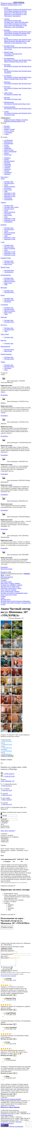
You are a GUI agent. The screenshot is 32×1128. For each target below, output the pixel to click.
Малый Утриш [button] (8, 52)
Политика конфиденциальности (11, 1122)
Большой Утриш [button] (9, 46)
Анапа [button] (6, 8)
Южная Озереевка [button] (9, 107)
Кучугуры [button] (7, 86)
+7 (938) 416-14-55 (6, 747)
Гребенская (7, 148)
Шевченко (7, 174)
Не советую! (7, 969)
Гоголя (6, 145)
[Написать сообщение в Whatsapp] (3, 784)
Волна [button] (6, 69)
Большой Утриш (6, 258)
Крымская (7, 158)
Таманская (7, 169)
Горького (7, 146)
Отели (6, 11)
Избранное (4, 4)
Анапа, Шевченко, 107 (17, 618)
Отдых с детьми (9, 131)
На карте (7, 126)
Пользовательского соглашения (8, 975)
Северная (7, 167)
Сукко (2, 242)
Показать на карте (7, 927)
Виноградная (8, 142)
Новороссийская (9, 161)
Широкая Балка (5, 346)
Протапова (7, 164)
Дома (13, 12)
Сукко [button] (6, 38)
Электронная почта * (7, 954)
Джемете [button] (7, 19)
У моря (6, 134)
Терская (6, 170)
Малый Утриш (5, 267)
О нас (20, 4)
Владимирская (8, 143)
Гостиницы (23, 11)
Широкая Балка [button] (9, 102)
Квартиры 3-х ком (21, 14)
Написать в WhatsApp (7, 756)
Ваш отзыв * (4, 956)
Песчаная (7, 162)
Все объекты (8, 9)
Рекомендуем (5, 118)
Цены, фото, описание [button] (8, 830)
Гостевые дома (16, 9)
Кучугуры (4, 325)
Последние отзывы (6, 569)
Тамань (3, 362)
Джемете (3, 202)
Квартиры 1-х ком (21, 12)
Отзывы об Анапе (6, 3)
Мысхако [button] (7, 97)
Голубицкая (4, 304)
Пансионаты (8, 16)
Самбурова (7, 166)
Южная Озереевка (6, 354)
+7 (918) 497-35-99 (6, 744)
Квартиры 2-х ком (9, 14)
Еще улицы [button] (4, 177)
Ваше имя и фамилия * (8, 950)
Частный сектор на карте (8, 601)
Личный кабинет (13, 4)
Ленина (6, 159)
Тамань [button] (6, 111)
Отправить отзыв (6, 970)
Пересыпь (4, 317)
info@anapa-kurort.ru (7, 577)
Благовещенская (6, 275)
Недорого (7, 127)
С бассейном (8, 132)
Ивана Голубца (8, 150)
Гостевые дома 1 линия (11, 22)
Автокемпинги (8, 55)
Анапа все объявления (23, 601)
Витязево (3, 224)
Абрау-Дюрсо (5, 334)
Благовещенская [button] (9, 58)
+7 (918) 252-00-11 (6, 741)
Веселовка (4, 287)
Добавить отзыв (6, 948)
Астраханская (8, 140)
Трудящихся (8, 172)
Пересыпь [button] (7, 82)
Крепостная (7, 154)
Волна (3, 295)
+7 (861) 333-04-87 (6, 751)
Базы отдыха (8, 12)
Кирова (6, 153)
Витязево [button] (7, 30)
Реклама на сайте (6, 572)
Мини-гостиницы (13, 11)
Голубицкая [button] (7, 75)
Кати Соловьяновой (10, 151)
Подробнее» (4, 395)
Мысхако (3, 340)
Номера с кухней (9, 129)
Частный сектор (26, 9)
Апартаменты (16, 16)
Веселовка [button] (7, 64)
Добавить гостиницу (18, 3)
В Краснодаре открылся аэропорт (11, 1099)
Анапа (3, 178)
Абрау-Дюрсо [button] (8, 93)
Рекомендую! (7, 967)
